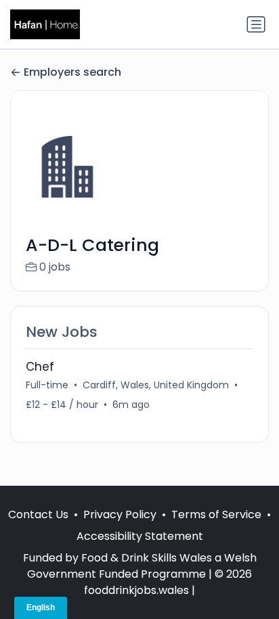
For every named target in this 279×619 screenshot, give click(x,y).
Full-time (47, 385)
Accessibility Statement (140, 536)
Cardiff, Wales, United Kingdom (156, 385)
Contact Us (38, 514)
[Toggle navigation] (256, 24)
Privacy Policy (119, 514)
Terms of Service (216, 514)
